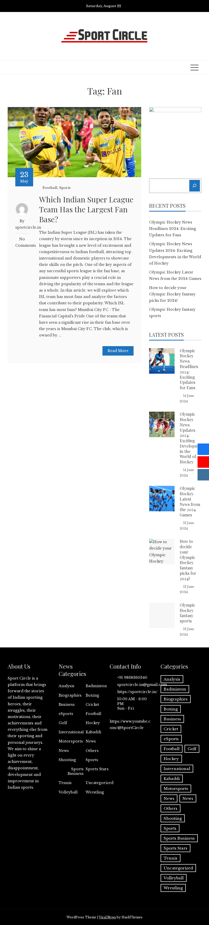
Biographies (70, 695)
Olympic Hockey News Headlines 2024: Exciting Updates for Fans (172, 228)
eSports (66, 713)
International (71, 732)
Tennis (65, 782)
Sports (65, 188)
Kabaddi (93, 732)
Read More (118, 350)
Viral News (107, 917)
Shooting (67, 760)
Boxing (92, 695)
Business (67, 704)
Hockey (93, 723)
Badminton (96, 686)
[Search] (194, 186)
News (91, 741)
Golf (63, 723)
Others (92, 750)
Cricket (92, 704)
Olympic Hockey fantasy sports (187, 612)
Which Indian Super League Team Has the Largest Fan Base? (86, 209)
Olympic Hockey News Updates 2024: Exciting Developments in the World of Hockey (193, 437)
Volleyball (68, 792)
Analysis (66, 686)
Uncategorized (99, 782)
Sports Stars (97, 769)
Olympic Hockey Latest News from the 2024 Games (190, 501)
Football (50, 188)
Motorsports (71, 741)
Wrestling (95, 792)
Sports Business (76, 771)
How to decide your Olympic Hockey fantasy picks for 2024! (172, 294)
